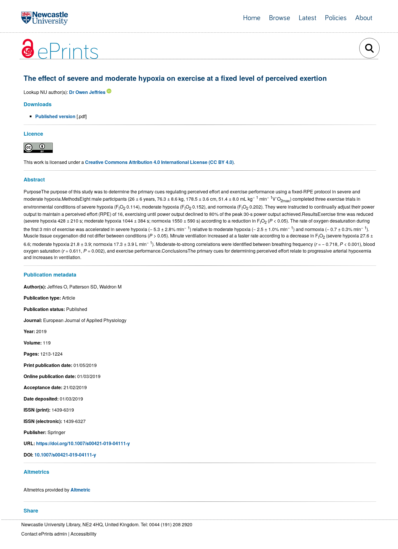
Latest (307, 18)
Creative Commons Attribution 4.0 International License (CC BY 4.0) (159, 162)
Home (251, 18)
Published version (55, 116)
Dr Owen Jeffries (87, 92)
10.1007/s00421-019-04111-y (65, 454)
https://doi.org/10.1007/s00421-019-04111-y (83, 443)
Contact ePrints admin (44, 533)
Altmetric (80, 489)
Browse (279, 18)
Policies (336, 18)
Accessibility (83, 533)
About (363, 18)
